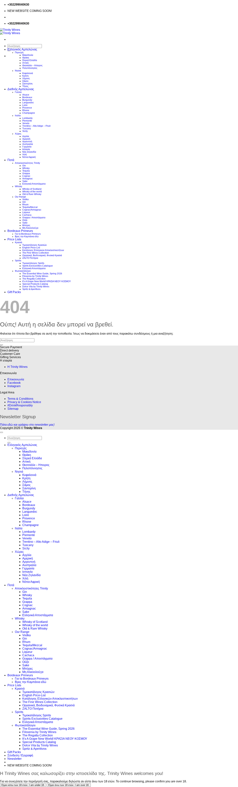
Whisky (26, 168)
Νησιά (18, 70)
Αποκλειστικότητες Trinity (27, 163)
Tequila (26, 171)
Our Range (20, 196)
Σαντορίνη (27, 83)
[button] (14, 758)
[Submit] (1, 344)
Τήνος (25, 86)
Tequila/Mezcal (30, 207)
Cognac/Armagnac (31, 209)
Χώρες (18, 133)
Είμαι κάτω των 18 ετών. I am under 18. (23, 785)
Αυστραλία (27, 144)
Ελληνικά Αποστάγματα (34, 184)
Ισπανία (26, 149)
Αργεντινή (27, 141)
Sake (25, 181)
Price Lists (14, 239)
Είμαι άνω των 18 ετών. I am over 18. (68, 785)
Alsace (25, 94)
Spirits (18, 260)
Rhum (25, 204)
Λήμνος (26, 78)
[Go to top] (1, 432)
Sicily (25, 131)
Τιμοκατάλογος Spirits (33, 263)
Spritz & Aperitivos (31, 289)
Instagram (13, 386)
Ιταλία (18, 115)
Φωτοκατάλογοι (23, 271)
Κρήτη (25, 76)
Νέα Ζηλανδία (29, 152)
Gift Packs (14, 292)
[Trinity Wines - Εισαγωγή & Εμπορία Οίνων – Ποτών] (10, 31)
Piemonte (27, 120)
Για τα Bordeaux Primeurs (28, 234)
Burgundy (27, 100)
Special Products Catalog (35, 284)
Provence (27, 107)
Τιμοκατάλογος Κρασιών (34, 245)
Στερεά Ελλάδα (29, 60)
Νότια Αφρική (29, 157)
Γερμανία (26, 146)
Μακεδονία (27, 55)
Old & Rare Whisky (31, 194)
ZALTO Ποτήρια (30, 258)
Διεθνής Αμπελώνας (20, 89)
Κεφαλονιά (27, 73)
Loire (25, 105)
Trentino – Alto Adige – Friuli (36, 126)
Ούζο (24, 220)
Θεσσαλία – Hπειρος (32, 65)
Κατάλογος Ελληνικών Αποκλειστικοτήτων (43, 250)
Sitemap (12, 408)
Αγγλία (25, 136)
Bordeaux (27, 97)
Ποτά (10, 160)
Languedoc (28, 102)
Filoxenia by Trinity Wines (35, 276)
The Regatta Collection (34, 278)
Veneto (25, 123)
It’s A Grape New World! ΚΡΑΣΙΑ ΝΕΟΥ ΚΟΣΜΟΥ (46, 281)
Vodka (25, 199)
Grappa (26, 173)
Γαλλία (18, 92)
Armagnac (27, 178)
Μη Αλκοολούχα (30, 228)
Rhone (25, 110)
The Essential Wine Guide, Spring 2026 (42, 273)
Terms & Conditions (20, 398)
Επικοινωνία (15, 379)
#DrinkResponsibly (20, 405)
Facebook (14, 382)
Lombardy (27, 118)
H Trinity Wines (17, 366)
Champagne (28, 113)
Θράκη (25, 57)
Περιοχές (19, 52)
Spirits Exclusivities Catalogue (37, 265)
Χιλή (24, 154)
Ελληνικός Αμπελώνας (22, 49)
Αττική (25, 63)
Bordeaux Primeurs (20, 230)
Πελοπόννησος (29, 68)
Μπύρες (26, 225)
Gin (24, 165)
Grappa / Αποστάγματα (33, 217)
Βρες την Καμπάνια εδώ (26, 236)
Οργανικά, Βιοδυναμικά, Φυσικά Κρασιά (42, 255)
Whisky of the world (32, 191)
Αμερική (26, 139)
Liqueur (26, 212)
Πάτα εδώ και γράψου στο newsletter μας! (27, 424)
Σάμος (25, 81)
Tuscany (26, 128)
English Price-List (31, 247)
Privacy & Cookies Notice (24, 402)
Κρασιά (18, 242)
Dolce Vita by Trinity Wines (35, 286)
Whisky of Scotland (31, 189)
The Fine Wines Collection (35, 253)
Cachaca (26, 215)
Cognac (26, 176)
